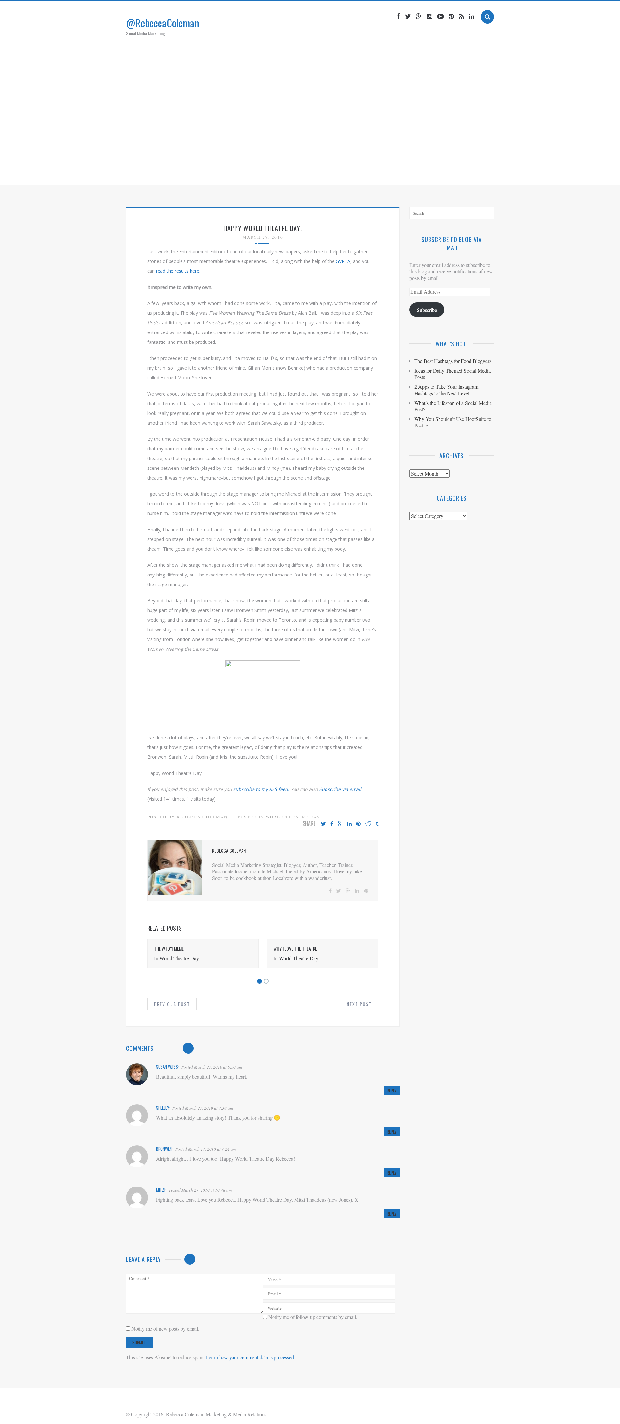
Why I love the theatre (295, 948)
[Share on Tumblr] (377, 824)
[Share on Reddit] (368, 824)
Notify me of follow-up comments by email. (312, 1316)
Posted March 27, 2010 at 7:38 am (202, 1108)
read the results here (177, 271)
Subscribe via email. (341, 789)
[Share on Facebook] (331, 824)
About (261, 172)
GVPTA (343, 261)
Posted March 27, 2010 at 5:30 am (211, 1067)
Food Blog (340, 172)
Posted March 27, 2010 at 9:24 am (205, 1149)
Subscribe (427, 309)
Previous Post (172, 1003)
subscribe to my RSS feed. (261, 789)
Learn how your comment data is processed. (250, 1357)
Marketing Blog (298, 172)
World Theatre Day (293, 817)
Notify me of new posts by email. (165, 1328)
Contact (373, 172)
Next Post (359, 1003)
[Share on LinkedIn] (349, 824)
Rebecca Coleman (202, 817)
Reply (392, 1090)
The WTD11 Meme (169, 948)
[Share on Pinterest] (358, 824)
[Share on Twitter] (323, 824)
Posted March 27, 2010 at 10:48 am (200, 1190)
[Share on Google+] (340, 824)
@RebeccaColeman (162, 22)
